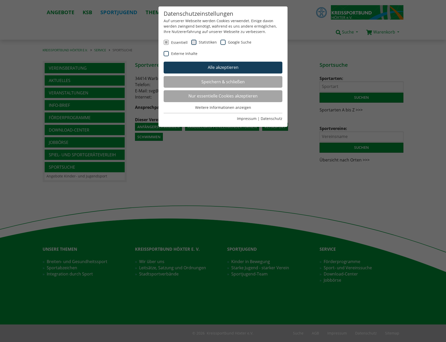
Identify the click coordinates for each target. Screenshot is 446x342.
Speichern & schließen (223, 82)
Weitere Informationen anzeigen (223, 107)
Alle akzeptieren (223, 67)
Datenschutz (271, 118)
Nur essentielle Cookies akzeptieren (223, 96)
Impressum (247, 118)
